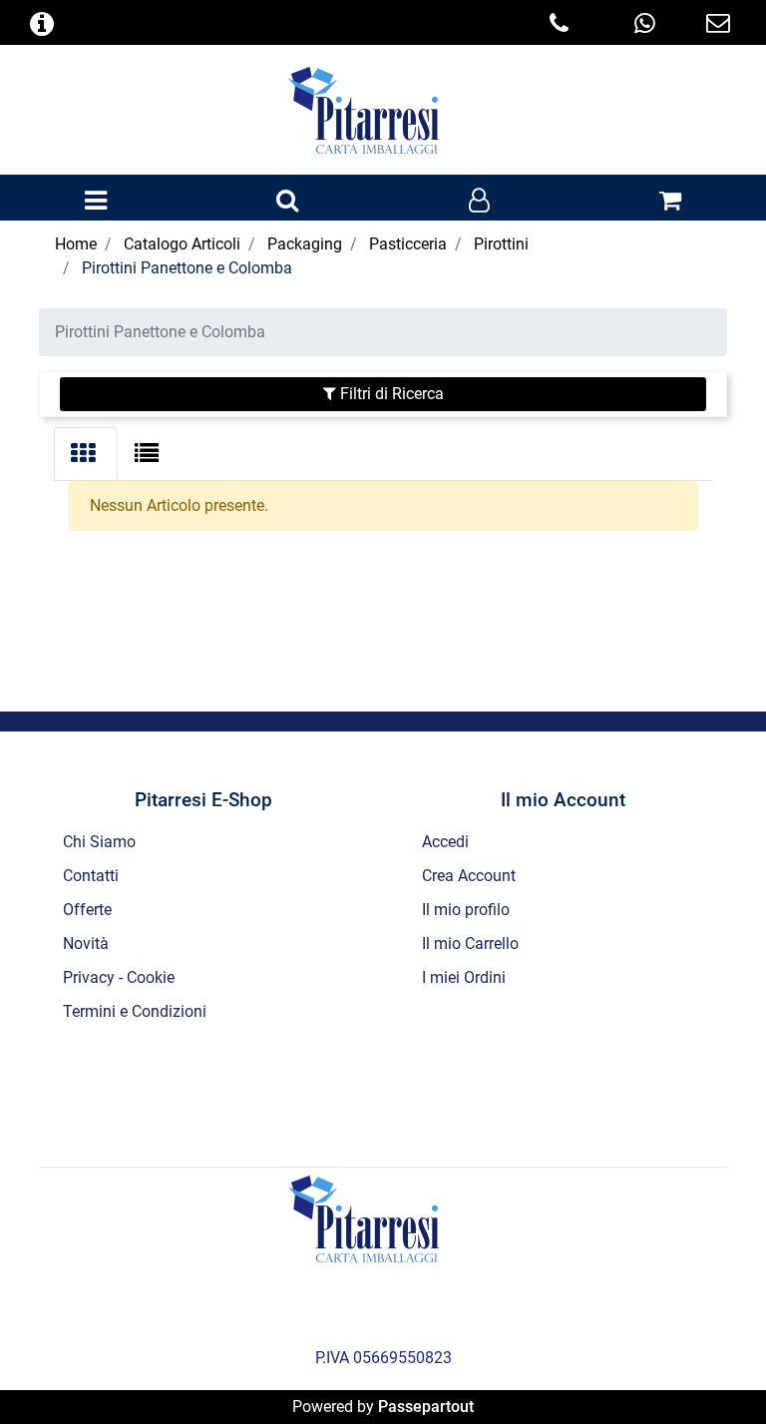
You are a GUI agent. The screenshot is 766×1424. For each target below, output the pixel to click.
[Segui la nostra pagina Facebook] (304, 1092)
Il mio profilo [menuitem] (466, 909)
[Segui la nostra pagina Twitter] (358, 1092)
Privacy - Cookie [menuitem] (119, 977)
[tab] (86, 454)
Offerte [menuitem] (87, 909)
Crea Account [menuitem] (469, 875)
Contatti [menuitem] (91, 875)
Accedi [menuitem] (445, 841)
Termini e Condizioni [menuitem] (134, 1011)
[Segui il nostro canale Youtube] (464, 1092)
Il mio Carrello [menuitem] (470, 943)
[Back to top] (710, 1368)
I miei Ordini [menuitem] (464, 977)
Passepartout (426, 1406)
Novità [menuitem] (86, 943)
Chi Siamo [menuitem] (99, 841)
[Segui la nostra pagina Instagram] (412, 1092)
